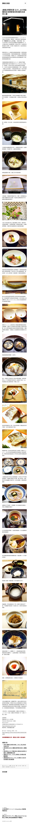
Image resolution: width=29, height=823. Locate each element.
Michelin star (12, 767)
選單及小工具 (25, 3)
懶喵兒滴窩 (6, 3)
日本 (14, 765)
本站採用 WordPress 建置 (7, 821)
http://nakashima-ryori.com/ (9, 726)
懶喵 (10, 765)
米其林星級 (7, 767)
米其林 (23, 765)
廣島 (16, 765)
